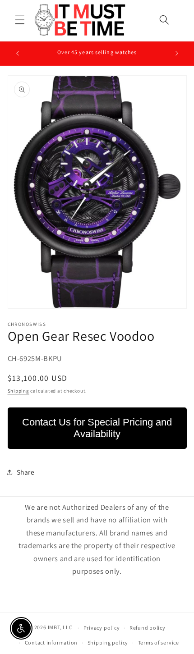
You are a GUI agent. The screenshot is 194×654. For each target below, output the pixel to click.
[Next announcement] (177, 53)
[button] (20, 20)
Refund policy (147, 627)
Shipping (18, 391)
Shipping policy (108, 642)
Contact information (51, 642)
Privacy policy (101, 627)
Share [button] (26, 471)
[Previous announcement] (18, 53)
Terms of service (158, 642)
